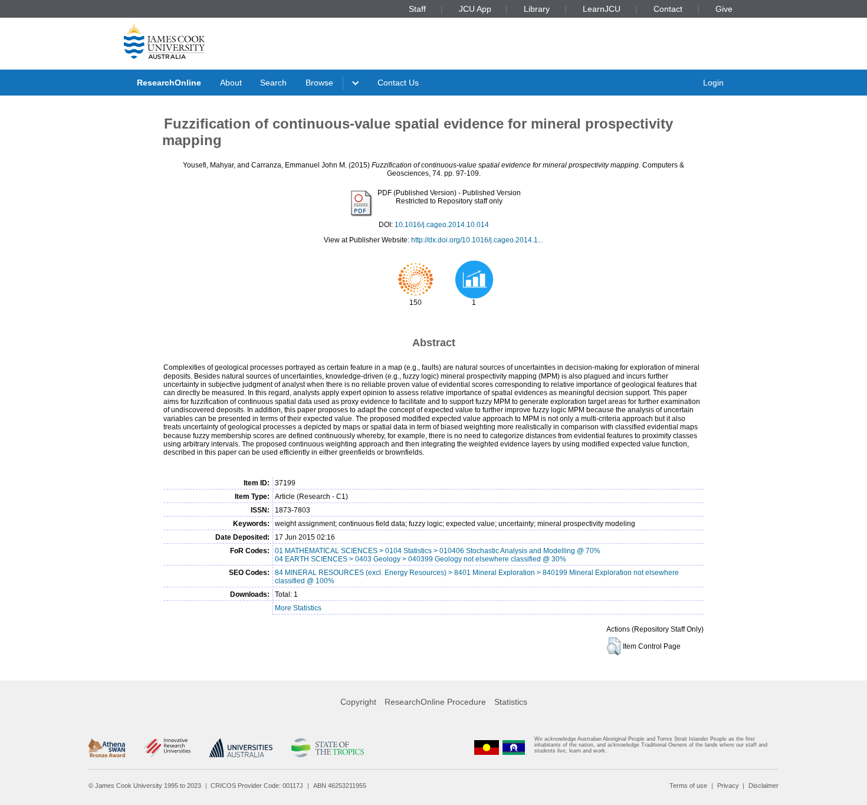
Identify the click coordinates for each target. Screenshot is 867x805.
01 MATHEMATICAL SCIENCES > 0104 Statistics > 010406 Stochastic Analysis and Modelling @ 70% (437, 551)
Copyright (358, 702)
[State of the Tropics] (327, 747)
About (231, 82)
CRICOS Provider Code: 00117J (257, 785)
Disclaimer (763, 785)
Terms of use (688, 785)
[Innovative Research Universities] (167, 747)
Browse (319, 82)
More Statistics (298, 608)
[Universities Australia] (240, 747)
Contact (667, 9)
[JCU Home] (164, 40)
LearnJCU (601, 9)
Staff (417, 9)
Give (724, 9)
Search (273, 82)
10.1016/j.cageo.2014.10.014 (442, 225)
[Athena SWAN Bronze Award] (106, 747)
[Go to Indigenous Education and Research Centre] (486, 747)
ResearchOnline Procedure (435, 702)
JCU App (475, 9)
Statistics (510, 702)
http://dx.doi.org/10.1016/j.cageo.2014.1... (477, 240)
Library (537, 9)
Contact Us (398, 82)
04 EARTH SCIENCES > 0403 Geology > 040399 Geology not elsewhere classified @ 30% (420, 559)
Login (713, 82)
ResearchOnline (169, 82)
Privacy (728, 785)
